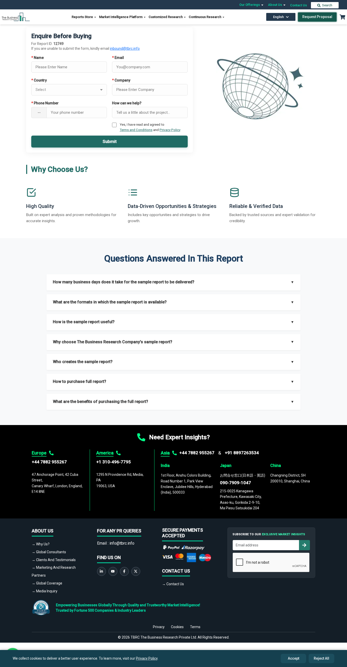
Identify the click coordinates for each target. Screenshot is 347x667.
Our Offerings (250, 5)
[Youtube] (112, 571)
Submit (110, 141)
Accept (293, 658)
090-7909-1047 (235, 482)
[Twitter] (135, 571)
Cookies (177, 627)
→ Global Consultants (49, 552)
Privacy (159, 627)
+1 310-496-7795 (113, 461)
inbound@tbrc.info (125, 48)
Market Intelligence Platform (121, 17)
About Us (275, 5)
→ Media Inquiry (44, 591)
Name (37, 58)
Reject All (321, 658)
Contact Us (298, 5)
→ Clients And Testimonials (54, 560)
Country (39, 80)
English (278, 17)
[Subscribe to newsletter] (304, 545)
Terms (195, 627)
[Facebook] (124, 571)
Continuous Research (205, 17)
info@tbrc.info (121, 543)
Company (121, 80)
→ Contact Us (173, 584)
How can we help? (126, 103)
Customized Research (166, 17)
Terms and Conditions (136, 130)
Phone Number (45, 103)
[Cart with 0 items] (342, 17)
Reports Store (83, 17)
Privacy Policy (170, 130)
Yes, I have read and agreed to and (150, 127)
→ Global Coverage (47, 583)
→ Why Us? (41, 544)
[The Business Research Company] (16, 16)
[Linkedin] (101, 571)
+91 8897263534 (242, 452)
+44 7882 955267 (49, 461)
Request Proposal (317, 17)
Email (118, 58)
